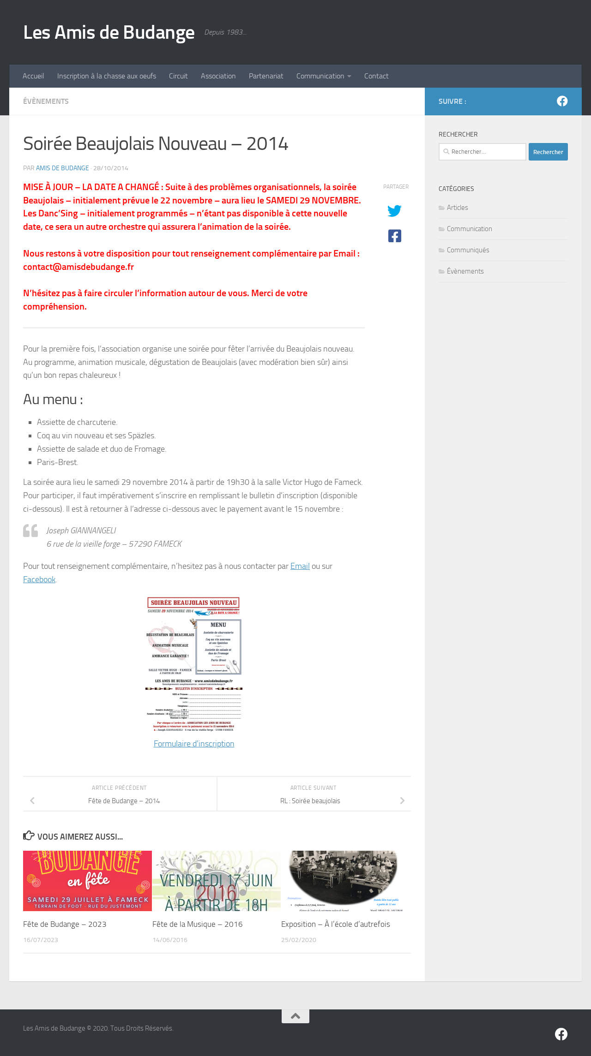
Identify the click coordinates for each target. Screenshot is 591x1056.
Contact (376, 76)
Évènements (46, 101)
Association (218, 76)
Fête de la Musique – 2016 (197, 924)
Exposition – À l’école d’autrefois (335, 924)
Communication (320, 76)
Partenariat (266, 76)
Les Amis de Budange (109, 32)
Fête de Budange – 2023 (65, 924)
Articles (457, 207)
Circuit (178, 76)
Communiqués (468, 250)
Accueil (33, 76)
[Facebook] (562, 101)
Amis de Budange (62, 168)
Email (300, 566)
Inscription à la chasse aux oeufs (106, 76)
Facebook (39, 579)
